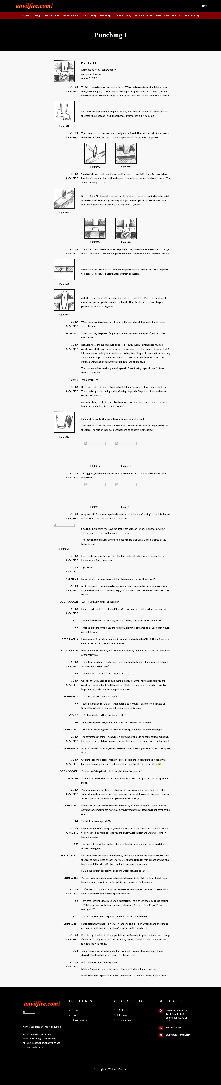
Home (203, 6)
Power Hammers (143, 15)
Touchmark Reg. (123, 15)
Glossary (122, 1015)
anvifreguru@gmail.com (178, 1034)
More (175, 15)
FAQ (120, 1010)
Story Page (105, 15)
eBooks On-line (71, 15)
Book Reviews (52, 15)
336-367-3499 (173, 1027)
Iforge (38, 15)
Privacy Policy (125, 1020)
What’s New (162, 15)
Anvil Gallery (89, 15)
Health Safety (192, 15)
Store (75, 1015)
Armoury (26, 15)
